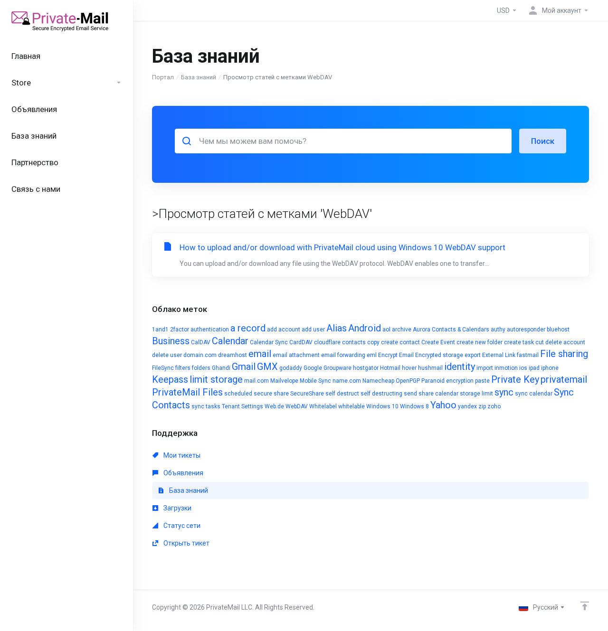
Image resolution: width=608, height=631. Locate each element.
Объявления (182, 473)
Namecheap (378, 380)
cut (539, 342)
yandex (467, 406)
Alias (336, 328)
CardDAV (301, 342)
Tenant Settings (242, 406)
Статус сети (181, 525)
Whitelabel (323, 406)
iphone (550, 368)
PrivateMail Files (187, 392)
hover (409, 368)
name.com (346, 380)
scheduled (238, 393)
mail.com (256, 380)
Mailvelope (284, 380)
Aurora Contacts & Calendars (451, 329)
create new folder (479, 342)
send (410, 393)
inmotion (506, 368)
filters (182, 368)
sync (503, 392)
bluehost (558, 329)
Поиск (542, 141)
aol (386, 329)
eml (372, 355)
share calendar (438, 393)
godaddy (290, 368)
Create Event (438, 342)
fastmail (528, 355)
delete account (565, 342)
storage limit (476, 393)
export (473, 355)
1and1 (160, 329)
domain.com (200, 355)
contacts (354, 342)
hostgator (366, 368)
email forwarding (343, 355)
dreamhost (232, 355)
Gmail (244, 366)
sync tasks (205, 406)
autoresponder (526, 329)
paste (482, 380)
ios (523, 368)
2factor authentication (199, 329)
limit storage (216, 379)
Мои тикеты (181, 455)
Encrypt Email (396, 355)
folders (201, 368)
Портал (163, 77)
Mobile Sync (315, 380)
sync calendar (533, 393)
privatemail (564, 379)
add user (313, 329)
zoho (494, 406)
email (259, 353)
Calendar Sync (269, 342)
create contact (400, 342)
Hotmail (390, 368)
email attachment (296, 355)
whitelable (351, 406)
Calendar (230, 341)
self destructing (381, 393)
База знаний (198, 77)
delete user (167, 355)
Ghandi (221, 368)
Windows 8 (414, 406)
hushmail (430, 368)
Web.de (274, 406)
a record (248, 328)
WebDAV (296, 406)
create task (519, 342)
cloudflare (327, 342)
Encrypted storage (439, 355)
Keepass (170, 379)
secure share (271, 393)
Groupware (337, 368)
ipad (534, 368)
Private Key (515, 379)
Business (171, 341)
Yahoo (443, 405)
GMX (267, 366)
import (484, 368)
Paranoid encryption (447, 380)
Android (364, 328)
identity (459, 366)
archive (401, 329)
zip (482, 406)
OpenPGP (408, 380)
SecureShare (307, 393)
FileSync (163, 368)
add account (283, 329)
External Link (498, 355)
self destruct (342, 393)
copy (373, 342)
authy (498, 329)
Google (313, 368)
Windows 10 (382, 406)
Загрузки (176, 508)
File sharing (564, 353)
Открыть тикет (185, 543)
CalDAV (200, 342)
